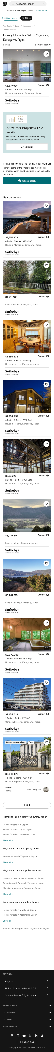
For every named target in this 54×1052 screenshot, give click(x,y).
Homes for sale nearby (25, 816)
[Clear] (44, 3)
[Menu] (50, 4)
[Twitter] (30, 1036)
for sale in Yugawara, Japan (20, 856)
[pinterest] (42, 1036)
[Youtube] (24, 1036)
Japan (17, 26)
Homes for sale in (15, 824)
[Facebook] (18, 1036)
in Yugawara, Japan (23, 883)
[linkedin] (36, 1036)
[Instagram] (12, 1036)
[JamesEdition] (4, 4)
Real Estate (7, 26)
